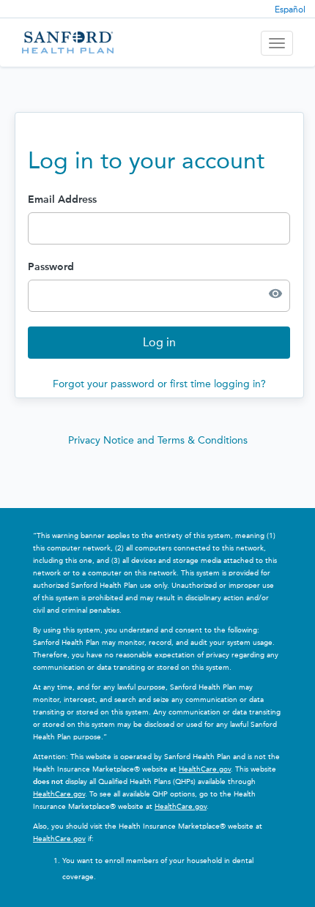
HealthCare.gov (205, 769)
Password (51, 267)
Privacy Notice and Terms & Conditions (158, 440)
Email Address (62, 199)
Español (290, 9)
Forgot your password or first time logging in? (159, 384)
